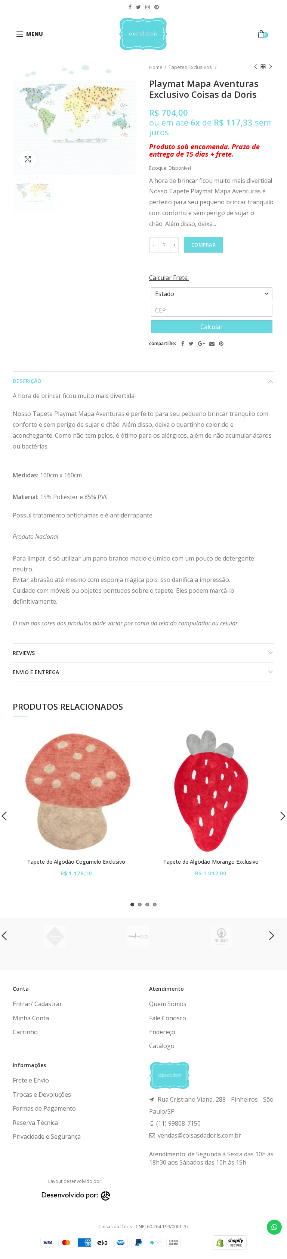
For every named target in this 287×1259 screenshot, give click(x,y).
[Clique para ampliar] (27, 159)
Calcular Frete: (169, 278)
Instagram (147, 7)
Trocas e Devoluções (42, 1094)
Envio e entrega (36, 672)
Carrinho (25, 1032)
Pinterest (156, 7)
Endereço (162, 1032)
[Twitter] (191, 343)
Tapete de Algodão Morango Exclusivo (211, 861)
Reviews (24, 652)
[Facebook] (182, 343)
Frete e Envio (31, 1080)
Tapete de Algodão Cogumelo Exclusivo (76, 861)
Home (156, 67)
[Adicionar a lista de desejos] (129, 737)
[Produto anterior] (255, 67)
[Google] (201, 343)
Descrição (27, 380)
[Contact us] (274, 1227)
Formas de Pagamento (44, 1108)
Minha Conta (31, 1018)
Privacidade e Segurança (47, 1136)
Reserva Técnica (35, 1122)
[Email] (212, 343)
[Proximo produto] (270, 67)
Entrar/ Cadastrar (37, 1004)
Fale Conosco (167, 1018)
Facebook (130, 7)
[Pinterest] (221, 343)
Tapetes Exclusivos (191, 67)
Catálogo (162, 1046)
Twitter (138, 7)
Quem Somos (167, 1004)
